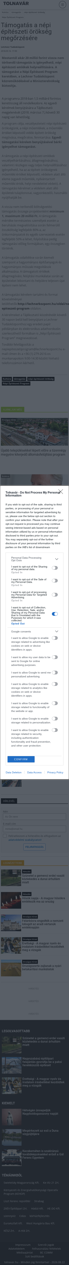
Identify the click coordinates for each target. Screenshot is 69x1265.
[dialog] (34, 632)
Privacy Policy (55, 772)
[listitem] (34, 559)
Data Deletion (14, 772)
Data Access (34, 772)
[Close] (61, 492)
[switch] (55, 568)
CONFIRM (21, 759)
